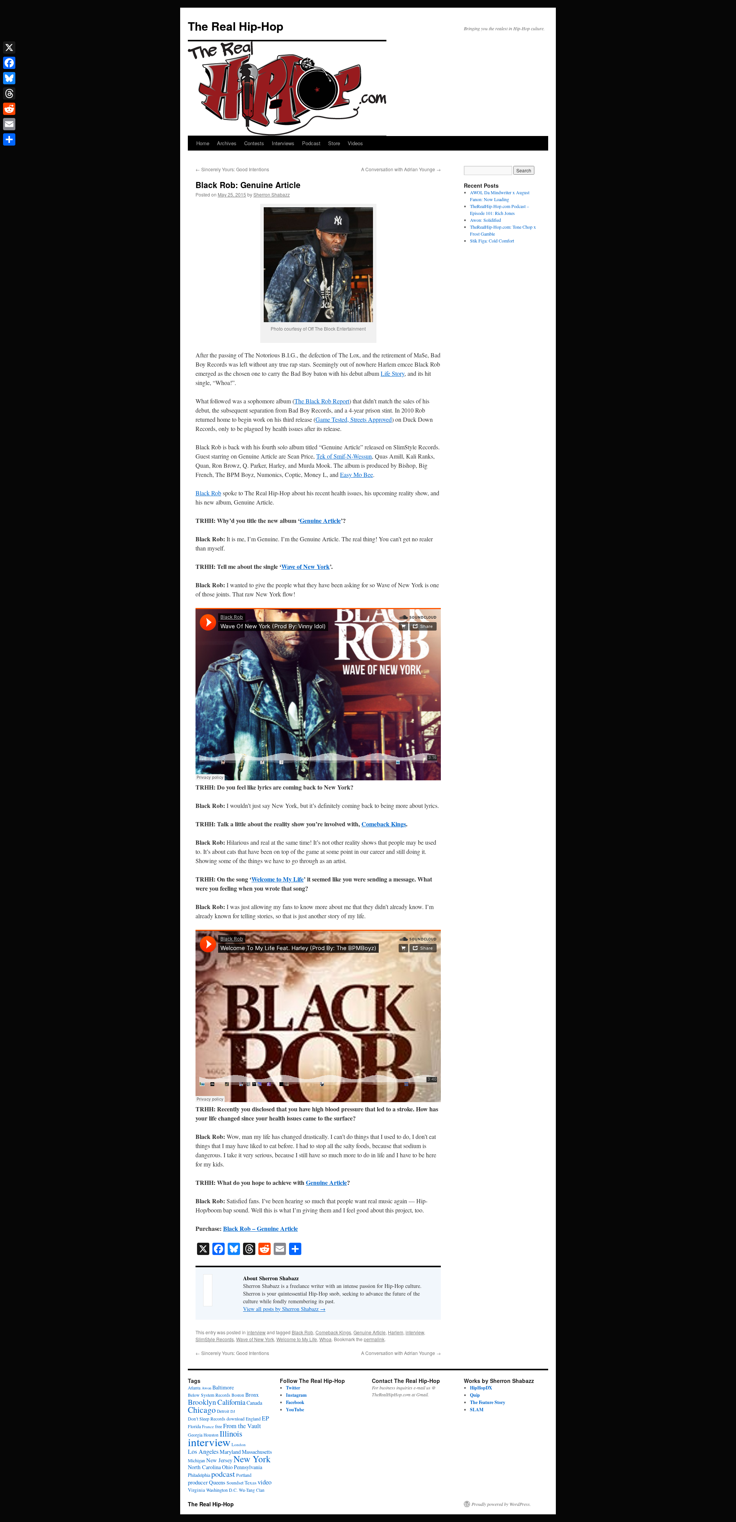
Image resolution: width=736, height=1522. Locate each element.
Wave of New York (305, 566)
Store (334, 143)
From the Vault (242, 1426)
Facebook (295, 1402)
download (236, 1419)
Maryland (230, 1451)
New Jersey (219, 1460)
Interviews (283, 143)
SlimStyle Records (215, 1339)
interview (256, 1332)
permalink (374, 1339)
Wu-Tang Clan (251, 1490)
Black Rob (208, 493)
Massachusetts (257, 1451)
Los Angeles (203, 1451)
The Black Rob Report (321, 401)
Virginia (196, 1489)
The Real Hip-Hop (235, 26)
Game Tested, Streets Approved (353, 419)
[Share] (9, 139)
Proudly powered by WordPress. (501, 1504)
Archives (227, 143)
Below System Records (209, 1395)
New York (252, 1459)
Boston (238, 1395)
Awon (206, 1388)
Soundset (235, 1483)
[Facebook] (9, 62)
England (253, 1419)
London (239, 1444)
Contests (254, 143)
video (264, 1482)
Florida (194, 1426)
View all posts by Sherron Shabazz (284, 1308)
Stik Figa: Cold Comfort (492, 241)
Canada (254, 1402)
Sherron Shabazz (271, 194)
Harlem (395, 1332)
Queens (217, 1482)
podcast (223, 1474)
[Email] (9, 124)
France (208, 1426)
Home (202, 143)
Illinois (231, 1433)
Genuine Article (320, 520)
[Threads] (9, 93)
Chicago (202, 1409)
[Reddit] (9, 108)
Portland (243, 1475)
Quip (475, 1395)
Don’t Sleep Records (206, 1419)
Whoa (325, 1339)
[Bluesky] (9, 78)
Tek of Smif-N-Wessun (344, 456)
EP (265, 1418)
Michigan (196, 1460)
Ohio (227, 1467)
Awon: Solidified (485, 220)
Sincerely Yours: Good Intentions (232, 169)
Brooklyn (202, 1402)
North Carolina (204, 1467)
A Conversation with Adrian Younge (401, 169)
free (218, 1426)
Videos (355, 143)
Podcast (311, 143)
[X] (9, 47)
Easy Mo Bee (356, 474)
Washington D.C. (222, 1490)
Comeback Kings (383, 823)
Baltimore (223, 1387)
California (231, 1402)
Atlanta (194, 1388)
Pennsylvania (248, 1467)
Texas (250, 1482)
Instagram (296, 1395)
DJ (232, 1411)
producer (198, 1482)
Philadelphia (199, 1475)
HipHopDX (481, 1387)
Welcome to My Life (277, 879)
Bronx (252, 1394)
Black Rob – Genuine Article (260, 1228)
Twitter (293, 1387)
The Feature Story (487, 1402)
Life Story (392, 373)
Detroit (223, 1411)
